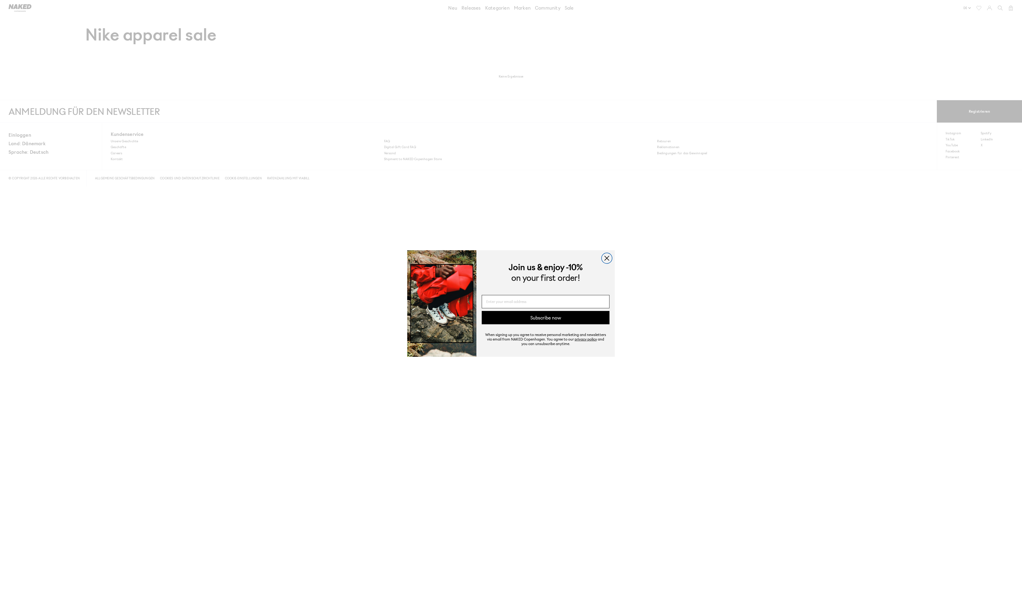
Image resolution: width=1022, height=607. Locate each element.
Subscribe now (545, 318)
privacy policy (586, 339)
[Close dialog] (606, 258)
